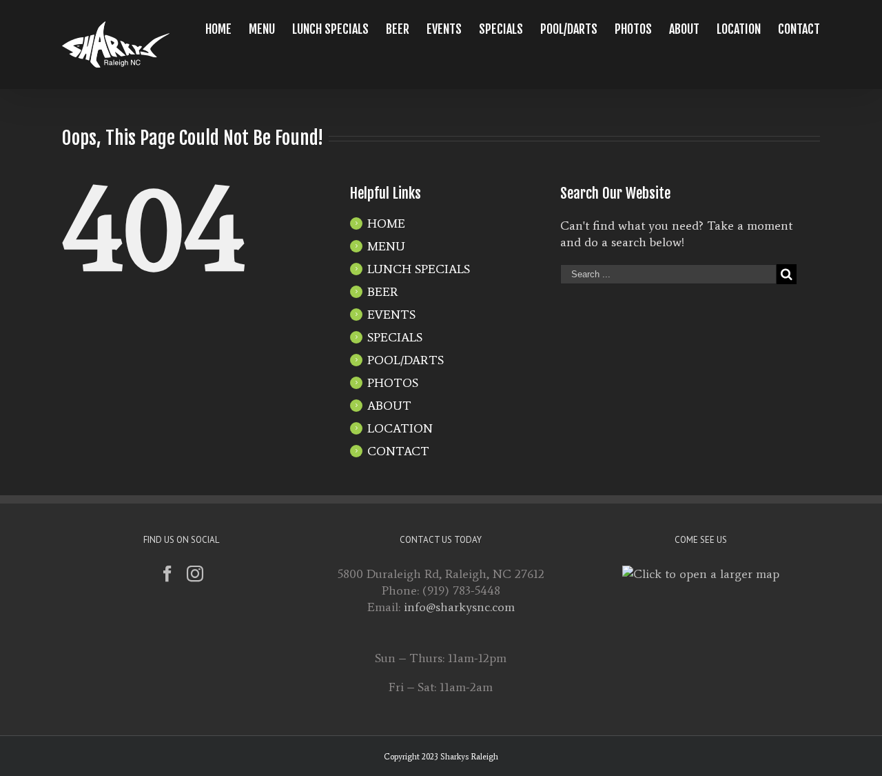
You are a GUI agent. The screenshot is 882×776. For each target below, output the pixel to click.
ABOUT (389, 405)
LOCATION (400, 428)
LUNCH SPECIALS (418, 269)
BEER (382, 291)
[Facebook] (167, 574)
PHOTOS (392, 382)
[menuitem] (227, 29)
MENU (386, 246)
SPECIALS (394, 337)
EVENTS (391, 314)
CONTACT (398, 451)
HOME (386, 223)
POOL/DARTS (405, 360)
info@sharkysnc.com (459, 607)
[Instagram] (195, 574)
